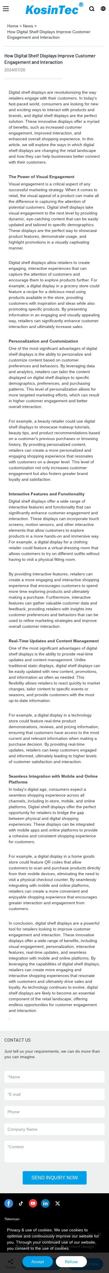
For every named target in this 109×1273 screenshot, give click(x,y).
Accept (37, 1261)
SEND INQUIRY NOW (54, 1177)
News (28, 26)
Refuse (71, 1261)
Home (12, 26)
